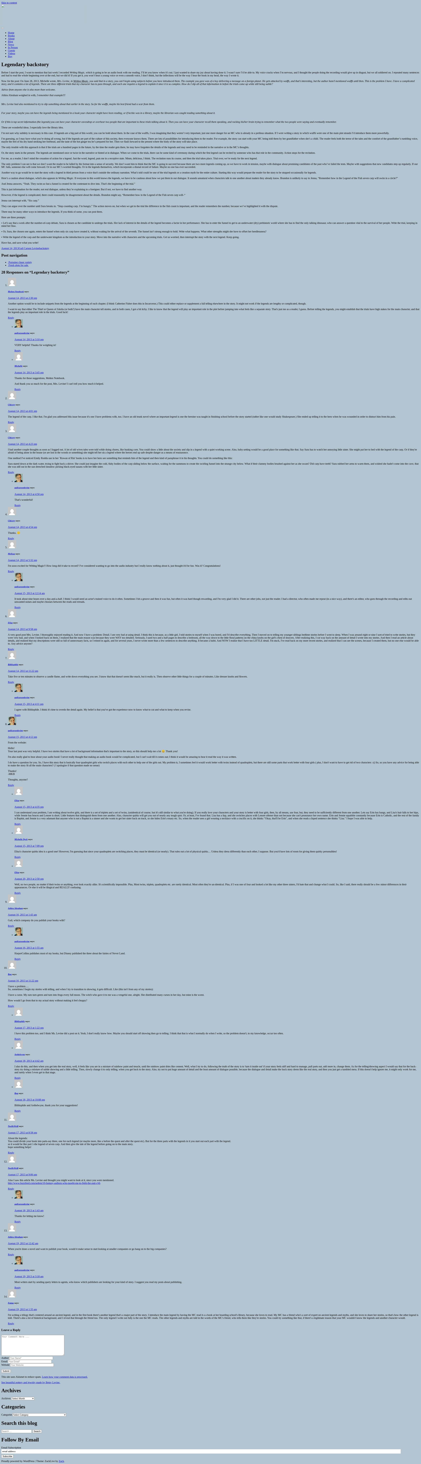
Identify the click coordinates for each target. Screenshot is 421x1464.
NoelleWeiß (13, 1126)
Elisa (10, 622)
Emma (11, 1303)
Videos (11, 53)
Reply (11, 317)
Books (11, 35)
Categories (6, 1414)
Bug (10, 974)
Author (5, 1358)
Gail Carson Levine (29, 248)
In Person (13, 47)
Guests (11, 50)
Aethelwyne (19, 1054)
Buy (10, 56)
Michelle (18, 366)
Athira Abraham (15, 908)
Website (5, 1364)
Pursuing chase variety (20, 262)
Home (11, 32)
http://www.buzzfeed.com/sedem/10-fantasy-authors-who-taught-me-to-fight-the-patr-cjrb (54, 1183)
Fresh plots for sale (18, 265)
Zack (61, 1461)
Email (4, 1361)
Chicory (11, 404)
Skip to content (9, 2)
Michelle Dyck (21, 839)
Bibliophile (13, 664)
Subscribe (7, 1456)
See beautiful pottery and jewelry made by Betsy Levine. (30, 1382)
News (11, 44)
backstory (44, 248)
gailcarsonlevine (22, 333)
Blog (10, 41)
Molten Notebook (16, 291)
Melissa (11, 554)
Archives (6, 1398)
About (11, 38)
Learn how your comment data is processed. (65, 1376)
